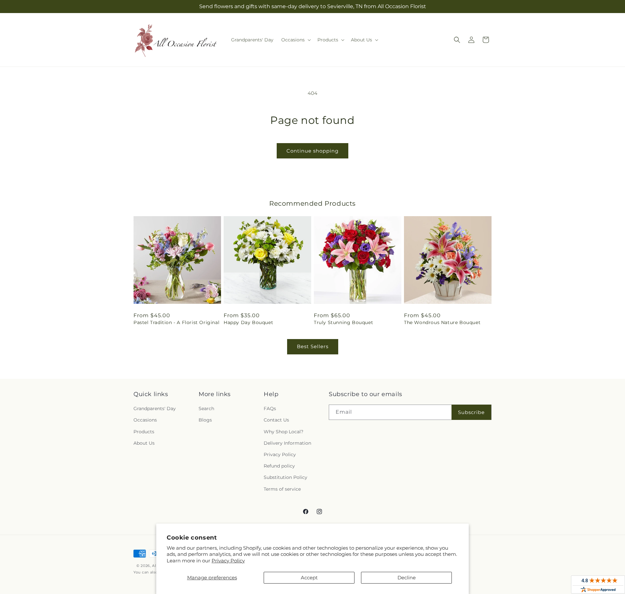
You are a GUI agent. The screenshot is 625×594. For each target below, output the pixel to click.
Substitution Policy (285, 477)
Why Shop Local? (283, 432)
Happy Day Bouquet (248, 322)
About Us (144, 443)
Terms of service (282, 489)
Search (206, 408)
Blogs (205, 420)
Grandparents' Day (154, 408)
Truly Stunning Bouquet (343, 322)
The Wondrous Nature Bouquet (442, 322)
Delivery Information (287, 443)
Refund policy (279, 466)
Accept (309, 577)
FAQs (270, 408)
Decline (406, 577)
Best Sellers (312, 346)
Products (143, 432)
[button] (295, 40)
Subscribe (471, 412)
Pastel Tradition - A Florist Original (176, 322)
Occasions (145, 420)
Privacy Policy (228, 560)
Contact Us (276, 420)
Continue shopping (312, 151)
